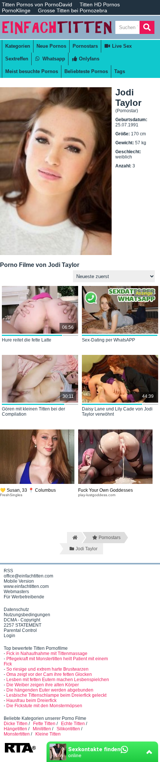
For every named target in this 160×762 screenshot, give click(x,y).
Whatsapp (53, 59)
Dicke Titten (16, 723)
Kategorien (17, 46)
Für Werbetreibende (24, 596)
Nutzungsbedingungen (27, 614)
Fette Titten (44, 723)
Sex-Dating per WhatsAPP (108, 340)
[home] (74, 537)
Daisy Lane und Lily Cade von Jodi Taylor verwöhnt (117, 411)
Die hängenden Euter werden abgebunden (49, 690)
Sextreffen (16, 59)
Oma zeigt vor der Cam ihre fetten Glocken (49, 674)
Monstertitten (17, 734)
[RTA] (20, 752)
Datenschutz (16, 609)
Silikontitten (68, 728)
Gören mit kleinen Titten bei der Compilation (33, 411)
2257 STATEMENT (22, 625)
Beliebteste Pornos (86, 71)
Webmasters (16, 591)
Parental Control (20, 630)
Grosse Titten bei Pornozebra (72, 10)
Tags (119, 71)
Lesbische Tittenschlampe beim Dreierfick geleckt (56, 695)
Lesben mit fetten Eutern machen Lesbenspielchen (57, 679)
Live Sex (121, 46)
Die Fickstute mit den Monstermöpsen (44, 705)
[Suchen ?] (147, 27)
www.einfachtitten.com (26, 586)
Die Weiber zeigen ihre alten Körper (42, 684)
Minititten (42, 728)
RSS (8, 570)
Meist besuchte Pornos (31, 71)
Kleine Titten (48, 734)
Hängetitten (15, 728)
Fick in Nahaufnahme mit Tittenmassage (46, 653)
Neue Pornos (51, 46)
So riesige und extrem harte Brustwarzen (47, 669)
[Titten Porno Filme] (57, 36)
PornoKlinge (16, 10)
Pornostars (85, 46)
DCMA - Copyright (22, 620)
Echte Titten (73, 723)
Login (9, 635)
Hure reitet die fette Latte (26, 340)
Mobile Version (19, 581)
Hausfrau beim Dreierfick (31, 700)
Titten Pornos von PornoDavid (37, 4)
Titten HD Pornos (100, 4)
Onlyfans (88, 59)
